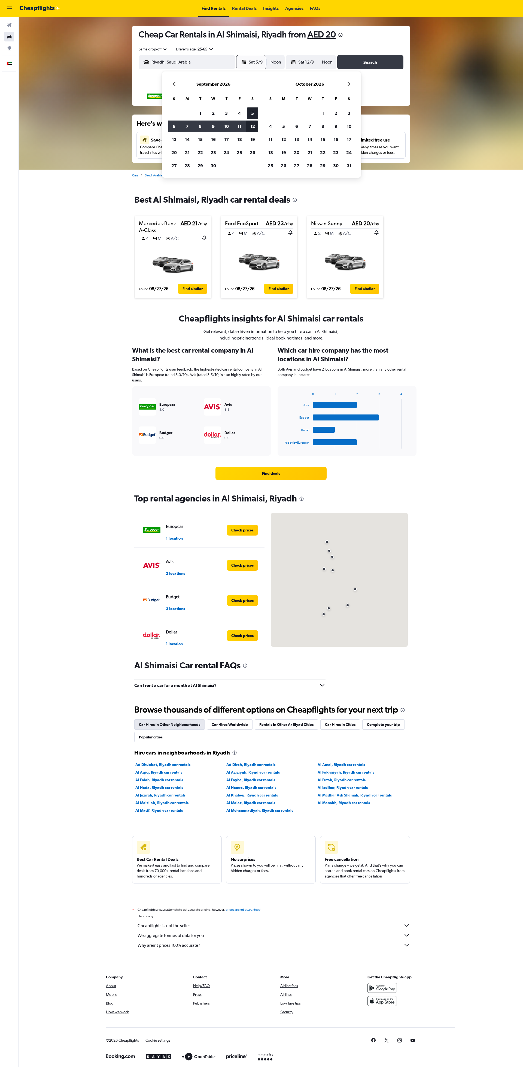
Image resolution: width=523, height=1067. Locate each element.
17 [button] (226, 139)
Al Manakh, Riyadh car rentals (344, 803)
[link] (271, 473)
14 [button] (187, 139)
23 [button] (213, 152)
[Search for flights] (9, 25)
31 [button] (349, 165)
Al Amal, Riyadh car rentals (341, 764)
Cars (135, 175)
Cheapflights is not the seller (164, 925)
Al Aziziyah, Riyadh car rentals (253, 772)
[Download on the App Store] (382, 1001)
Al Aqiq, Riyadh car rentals (158, 772)
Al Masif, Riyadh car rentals (159, 810)
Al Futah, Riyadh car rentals (342, 780)
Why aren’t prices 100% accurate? (169, 945)
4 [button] (239, 113)
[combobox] (153, 49)
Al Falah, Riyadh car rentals (159, 780)
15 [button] (200, 139)
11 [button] (239, 126)
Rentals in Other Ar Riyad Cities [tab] (286, 724)
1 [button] (200, 113)
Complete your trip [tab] (383, 724)
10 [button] (226, 126)
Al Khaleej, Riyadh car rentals (252, 795)
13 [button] (174, 139)
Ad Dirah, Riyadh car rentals (250, 764)
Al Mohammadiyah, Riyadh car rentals (259, 810)
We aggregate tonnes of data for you (171, 935)
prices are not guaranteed (243, 910)
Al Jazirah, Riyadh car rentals (160, 795)
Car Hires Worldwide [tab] (230, 724)
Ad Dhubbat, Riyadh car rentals (162, 764)
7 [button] (187, 126)
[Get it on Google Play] (382, 988)
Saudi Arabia (153, 175)
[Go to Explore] (9, 48)
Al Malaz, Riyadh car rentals (250, 803)
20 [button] (174, 152)
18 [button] (239, 139)
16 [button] (213, 139)
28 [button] (187, 165)
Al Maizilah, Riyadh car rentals (161, 803)
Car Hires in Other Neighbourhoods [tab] (169, 724)
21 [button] (187, 152)
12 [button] (252, 126)
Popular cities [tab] (151, 737)
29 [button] (200, 165)
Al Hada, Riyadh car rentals (159, 787)
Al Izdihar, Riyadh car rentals (343, 787)
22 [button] (200, 152)
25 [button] (239, 152)
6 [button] (174, 126)
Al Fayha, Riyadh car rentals (250, 780)
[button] (9, 8)
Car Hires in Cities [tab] (340, 724)
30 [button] (213, 165)
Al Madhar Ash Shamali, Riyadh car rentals (355, 795)
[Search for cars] (9, 36)
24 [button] (226, 152)
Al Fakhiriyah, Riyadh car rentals (346, 772)
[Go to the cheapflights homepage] (40, 8)
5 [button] (252, 113)
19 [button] (252, 139)
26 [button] (252, 152)
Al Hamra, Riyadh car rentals (251, 787)
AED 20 (322, 34)
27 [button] (174, 165)
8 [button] (200, 126)
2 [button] (213, 113)
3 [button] (226, 113)
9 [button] (213, 126)
